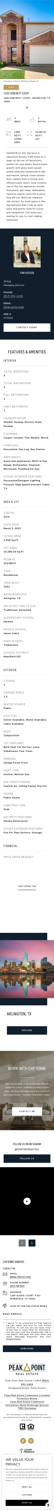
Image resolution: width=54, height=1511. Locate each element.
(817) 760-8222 (17, 1286)
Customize (27, 1495)
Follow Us (27, 1158)
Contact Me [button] (27, 1111)
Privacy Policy (13, 1339)
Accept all (27, 1503)
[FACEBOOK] (23, 1441)
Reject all (27, 1487)
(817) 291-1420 (13, 296)
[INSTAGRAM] (31, 1441)
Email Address (12, 1314)
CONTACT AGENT (27, 327)
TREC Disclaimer (27, 1408)
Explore (27, 1030)
